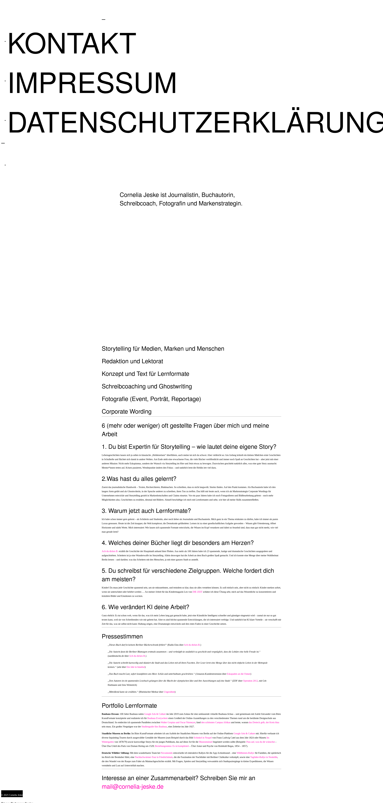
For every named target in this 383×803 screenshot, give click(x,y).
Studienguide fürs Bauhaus (154, 726)
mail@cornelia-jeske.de (133, 786)
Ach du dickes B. (110, 551)
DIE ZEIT (197, 592)
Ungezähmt (169, 692)
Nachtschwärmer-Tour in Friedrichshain (154, 757)
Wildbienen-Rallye (245, 753)
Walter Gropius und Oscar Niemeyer (178, 722)
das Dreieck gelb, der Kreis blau (264, 722)
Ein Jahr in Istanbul (136, 667)
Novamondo (167, 753)
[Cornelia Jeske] (194, 12)
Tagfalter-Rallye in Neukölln (263, 757)
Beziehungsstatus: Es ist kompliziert (172, 746)
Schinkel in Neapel (203, 737)
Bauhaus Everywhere (157, 718)
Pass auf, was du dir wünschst (260, 742)
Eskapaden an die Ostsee (238, 674)
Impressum (92, 81)
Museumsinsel (206, 742)
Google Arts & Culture (155, 714)
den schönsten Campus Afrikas (215, 722)
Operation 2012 (250, 680)
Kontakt (71, 41)
